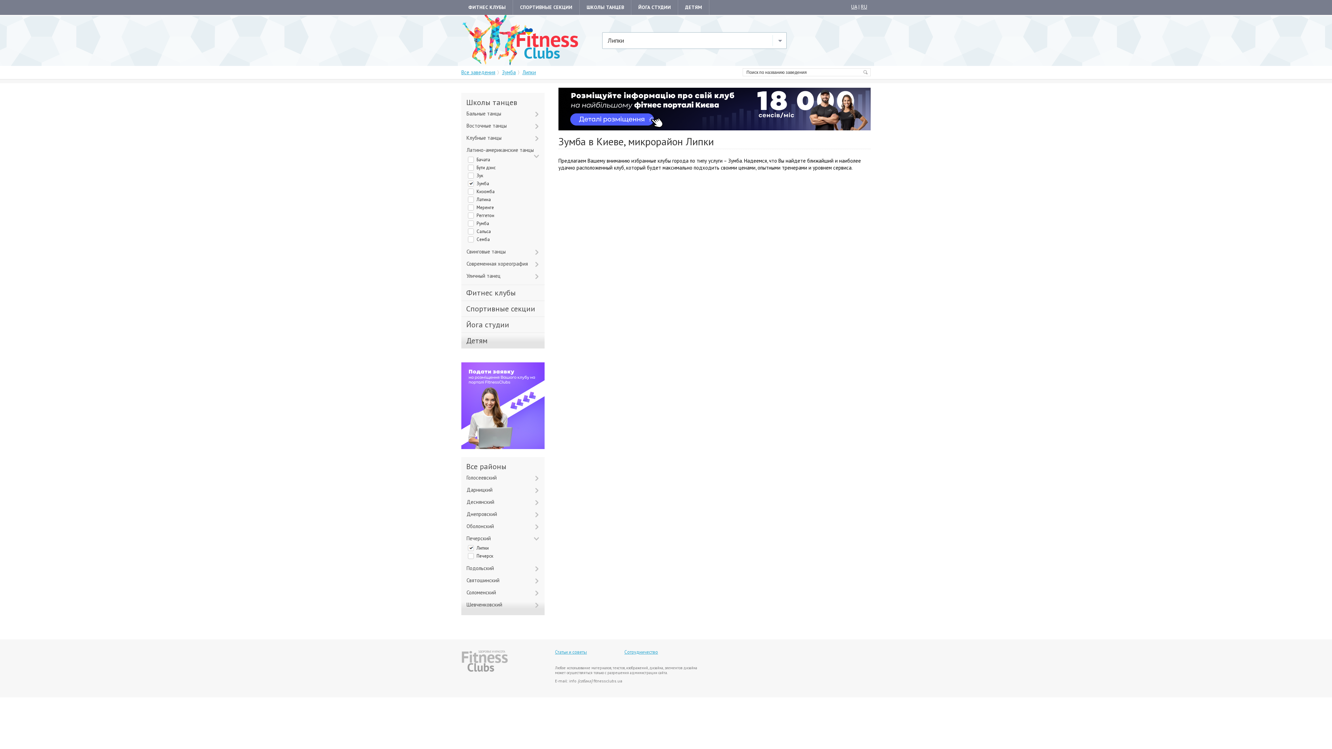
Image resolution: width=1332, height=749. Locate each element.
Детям (693, 7)
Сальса (484, 231)
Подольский (480, 568)
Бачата (483, 160)
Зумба (483, 184)
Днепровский (482, 514)
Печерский (479, 538)
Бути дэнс (486, 168)
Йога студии (654, 7)
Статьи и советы (571, 652)
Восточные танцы (487, 126)
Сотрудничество (641, 652)
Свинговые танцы (486, 252)
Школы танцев (605, 7)
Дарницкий (480, 490)
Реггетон (485, 215)
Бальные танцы (484, 114)
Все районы (486, 467)
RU (864, 6)
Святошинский (483, 580)
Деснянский (480, 502)
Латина (484, 200)
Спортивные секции (546, 7)
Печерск (485, 556)
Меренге (485, 207)
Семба (483, 239)
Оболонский (480, 526)
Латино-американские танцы (500, 150)
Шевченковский (484, 605)
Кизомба (486, 192)
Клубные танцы (484, 138)
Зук (480, 176)
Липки (483, 548)
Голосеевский (482, 478)
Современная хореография (497, 264)
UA (854, 6)
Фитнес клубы (487, 7)
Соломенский (481, 592)
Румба (483, 223)
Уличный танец (484, 276)
